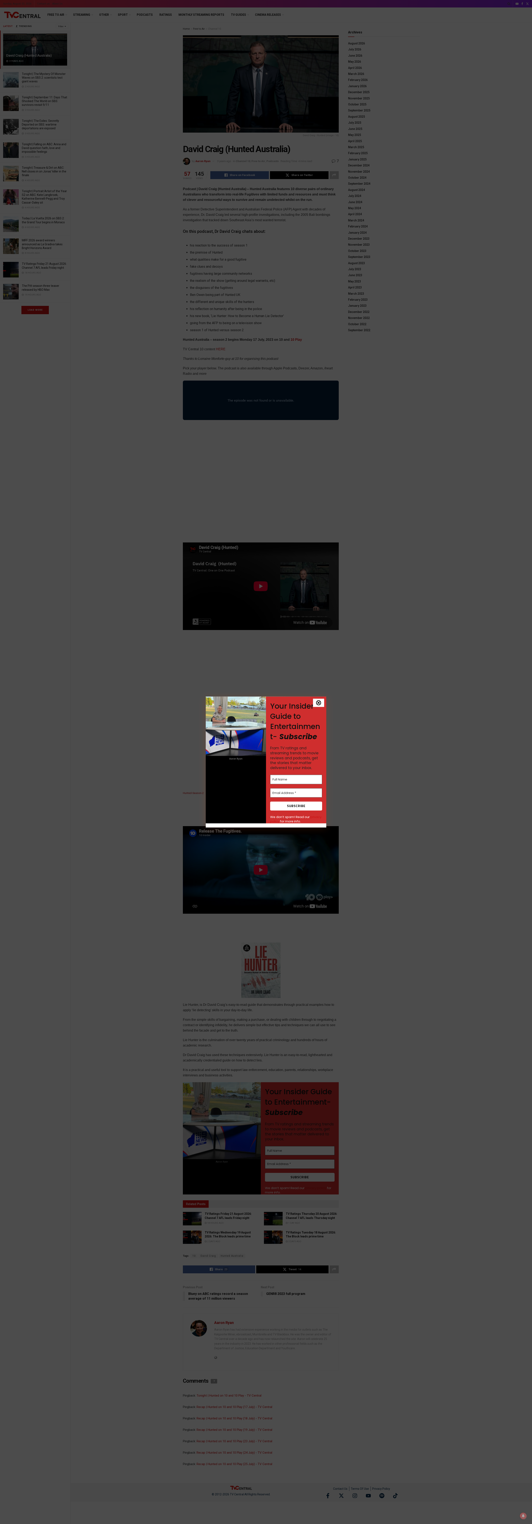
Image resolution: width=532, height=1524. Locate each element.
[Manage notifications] (523, 1516)
